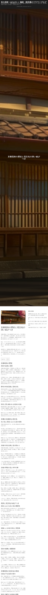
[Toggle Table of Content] (7, 359)
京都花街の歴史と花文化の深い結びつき (24, 6)
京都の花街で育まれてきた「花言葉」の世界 (37, 327)
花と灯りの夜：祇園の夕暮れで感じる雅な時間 (37, 321)
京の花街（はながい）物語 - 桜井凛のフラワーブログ (24, 2)
